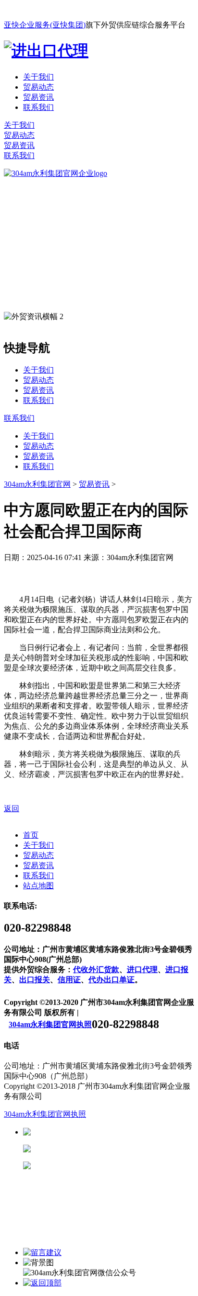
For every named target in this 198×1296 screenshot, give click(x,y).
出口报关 (34, 979)
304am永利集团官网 (37, 484)
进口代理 (142, 969)
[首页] (55, 173)
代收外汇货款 (96, 969)
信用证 (69, 979)
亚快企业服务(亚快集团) (45, 25)
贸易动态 (38, 87)
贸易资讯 (38, 97)
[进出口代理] (46, 50)
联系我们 (38, 107)
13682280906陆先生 (105, 1166)
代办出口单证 (111, 979)
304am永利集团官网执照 (50, 1024)
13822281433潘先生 (105, 1149)
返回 (11, 808)
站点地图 (38, 886)
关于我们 (38, 77)
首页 (30, 835)
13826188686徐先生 (105, 1132)
